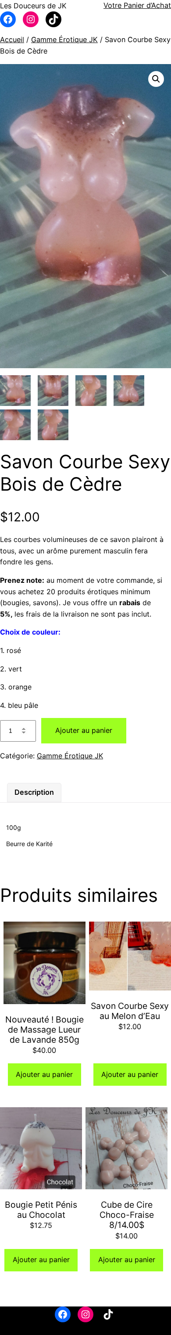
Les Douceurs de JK (33, 5)
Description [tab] (34, 792)
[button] (156, 79)
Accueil (12, 39)
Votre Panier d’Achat (137, 5)
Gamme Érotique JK (64, 39)
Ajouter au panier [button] (44, 1074)
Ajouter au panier (83, 730)
